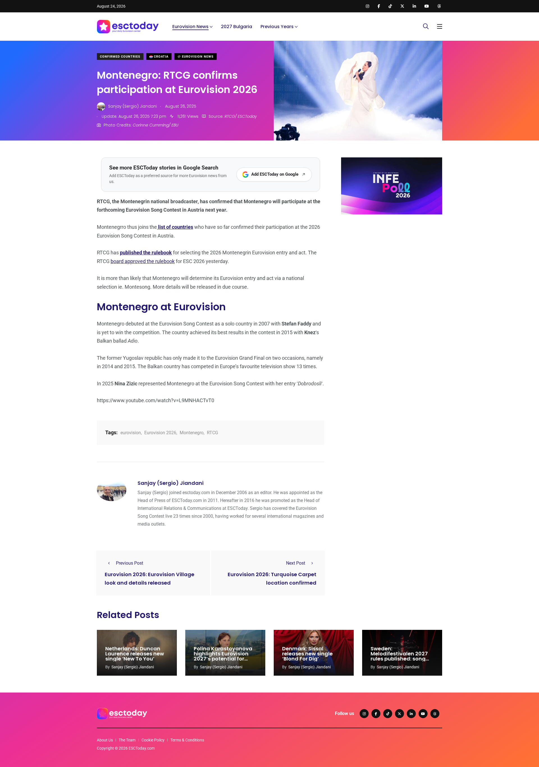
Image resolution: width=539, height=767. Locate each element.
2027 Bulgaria (236, 26)
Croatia (160, 56)
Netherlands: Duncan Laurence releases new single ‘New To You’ (134, 653)
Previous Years (277, 26)
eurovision (130, 432)
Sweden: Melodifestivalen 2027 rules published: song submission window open (399, 658)
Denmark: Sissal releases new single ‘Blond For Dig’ (307, 653)
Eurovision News (190, 26)
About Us (105, 740)
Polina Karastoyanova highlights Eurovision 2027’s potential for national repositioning (223, 656)
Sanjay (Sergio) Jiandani (171, 483)
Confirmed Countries (120, 56)
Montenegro (192, 432)
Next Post (295, 563)
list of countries (175, 227)
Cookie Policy (153, 740)
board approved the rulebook (143, 261)
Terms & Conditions (187, 740)
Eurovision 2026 (160, 432)
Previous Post (129, 563)
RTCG (212, 432)
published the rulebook (146, 252)
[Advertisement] (391, 262)
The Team (127, 740)
